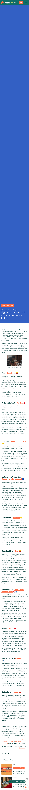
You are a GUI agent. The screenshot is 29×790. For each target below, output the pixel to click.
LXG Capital (11, 741)
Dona (20, 2)
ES (12, 2)
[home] (5, 2)
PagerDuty (4, 741)
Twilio (24, 740)
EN (15, 2)
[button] (26, 3)
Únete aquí (22, 748)
